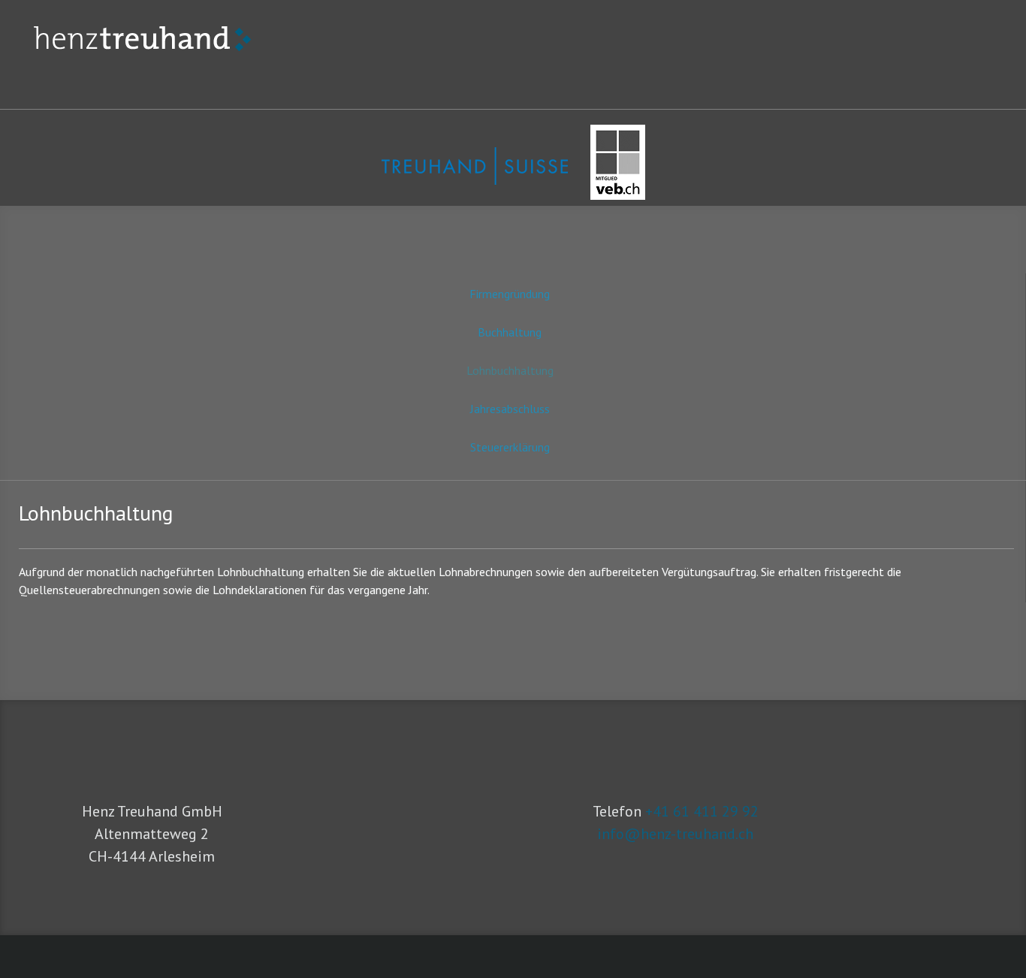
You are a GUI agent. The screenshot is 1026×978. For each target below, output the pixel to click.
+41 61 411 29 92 (702, 811)
